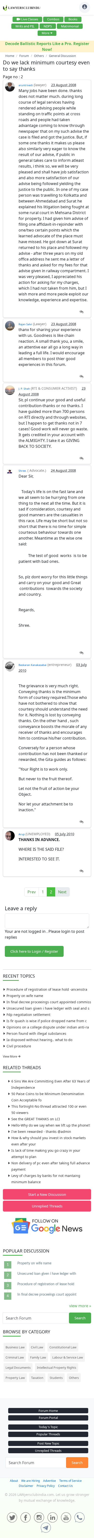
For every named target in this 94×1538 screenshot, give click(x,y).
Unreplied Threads (47, 1206)
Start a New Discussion (47, 1194)
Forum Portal (48, 1417)
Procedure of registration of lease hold (45, 1284)
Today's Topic (48, 1427)
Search (80, 1317)
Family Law (38, 1357)
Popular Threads (48, 1434)
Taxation (37, 1378)
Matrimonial (70, 26)
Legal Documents (18, 1367)
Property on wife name (25, 995)
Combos (53, 19)
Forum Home (48, 1410)
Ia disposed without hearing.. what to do (39, 1039)
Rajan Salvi (25, 324)
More (45, 33)
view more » (80, 1305)
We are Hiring (30, 1481)
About (14, 1481)
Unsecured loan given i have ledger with (46, 1273)
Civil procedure (19, 1046)
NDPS (48, 26)
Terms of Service (70, 1481)
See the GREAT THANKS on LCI (35, 1119)
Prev (31, 892)
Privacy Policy (46, 1486)
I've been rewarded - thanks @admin (41, 1131)
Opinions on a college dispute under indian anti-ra (48, 1027)
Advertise (49, 1481)
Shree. (23, 470)
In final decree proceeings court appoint (46, 1294)
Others (74, 1378)
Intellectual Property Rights (56, 1367)
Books (72, 19)
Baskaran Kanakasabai (33, 665)
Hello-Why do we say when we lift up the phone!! (50, 1125)
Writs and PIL (24, 26)
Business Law (15, 1347)
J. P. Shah (24, 388)
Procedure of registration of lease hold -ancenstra (47, 989)
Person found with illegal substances (36, 1033)
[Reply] (81, 312)
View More (10, 1056)
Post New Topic (48, 1443)
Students (56, 1378)
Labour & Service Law (67, 1357)
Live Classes (29, 19)
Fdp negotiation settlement (28, 1014)
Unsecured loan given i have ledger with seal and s (48, 1008)
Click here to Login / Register (34, 951)
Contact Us (65, 1486)
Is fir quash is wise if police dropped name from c (47, 1021)
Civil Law (37, 1347)
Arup (22, 834)
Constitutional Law (62, 1347)
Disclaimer (26, 1486)
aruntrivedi (26, 85)
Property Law (15, 1378)
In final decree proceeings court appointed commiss (49, 1002)
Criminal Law (15, 1357)
